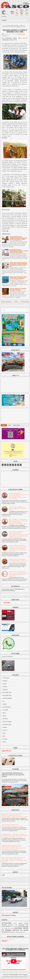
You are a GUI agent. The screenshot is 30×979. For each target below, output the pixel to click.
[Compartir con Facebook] (7, 231)
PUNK (4, 733)
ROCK (4, 736)
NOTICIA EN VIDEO (7, 724)
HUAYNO (5, 704)
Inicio (16, 301)
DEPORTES (5, 689)
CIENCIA (5, 684)
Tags (9, 425)
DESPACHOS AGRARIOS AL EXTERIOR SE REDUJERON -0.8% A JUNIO (15, 31)
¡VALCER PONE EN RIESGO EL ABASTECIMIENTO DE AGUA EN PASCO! (17, 508)
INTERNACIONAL (9, 25)
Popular (4, 425)
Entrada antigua (25, 301)
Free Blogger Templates (13, 976)
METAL (4, 713)
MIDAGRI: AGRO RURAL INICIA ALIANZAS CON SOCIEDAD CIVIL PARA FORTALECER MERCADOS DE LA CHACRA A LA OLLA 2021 (18, 264)
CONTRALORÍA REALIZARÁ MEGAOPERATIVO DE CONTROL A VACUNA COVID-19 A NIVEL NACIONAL (19, 251)
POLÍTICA (5, 730)
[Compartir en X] (6, 231)
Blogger (25, 974)
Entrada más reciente (6, 301)
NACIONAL (16, 25)
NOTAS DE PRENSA (7, 721)
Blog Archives (16, 425)
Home (4, 25)
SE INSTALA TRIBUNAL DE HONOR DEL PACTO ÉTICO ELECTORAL (18, 289)
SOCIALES (5, 739)
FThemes (25, 976)
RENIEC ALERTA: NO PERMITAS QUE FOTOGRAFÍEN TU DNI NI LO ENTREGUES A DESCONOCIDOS (18, 561)
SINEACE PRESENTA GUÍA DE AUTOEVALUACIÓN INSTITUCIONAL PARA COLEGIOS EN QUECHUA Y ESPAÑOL (18, 238)
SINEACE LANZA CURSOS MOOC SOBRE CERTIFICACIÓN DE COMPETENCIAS (18, 277)
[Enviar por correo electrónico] (3, 231)
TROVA (4, 742)
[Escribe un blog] (4, 231)
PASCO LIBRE (14, 974)
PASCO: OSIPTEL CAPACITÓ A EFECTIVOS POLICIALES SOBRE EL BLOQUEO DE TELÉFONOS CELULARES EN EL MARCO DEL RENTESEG (18, 548)
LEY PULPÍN (5, 710)
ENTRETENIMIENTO (7, 698)
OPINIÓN (5, 727)
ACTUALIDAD (6, 678)
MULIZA (4, 716)
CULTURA (5, 686)
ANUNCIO (5, 681)
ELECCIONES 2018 (7, 695)
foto (4, 701)
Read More (11, 246)
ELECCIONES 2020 (7, 692)
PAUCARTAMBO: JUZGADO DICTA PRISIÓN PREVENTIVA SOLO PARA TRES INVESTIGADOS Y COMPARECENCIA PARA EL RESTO (15, 836)
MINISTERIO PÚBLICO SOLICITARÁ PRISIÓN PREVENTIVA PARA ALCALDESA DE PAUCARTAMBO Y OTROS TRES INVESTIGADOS (18, 496)
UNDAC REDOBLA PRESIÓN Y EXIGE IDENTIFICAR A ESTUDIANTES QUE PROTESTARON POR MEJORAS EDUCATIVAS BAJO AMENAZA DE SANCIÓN (18, 534)
